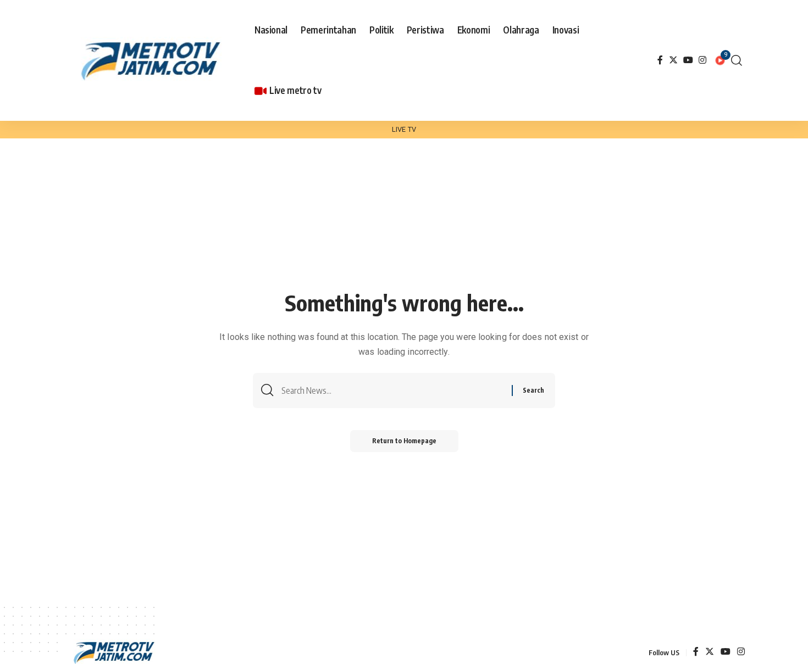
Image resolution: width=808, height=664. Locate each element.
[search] (736, 60)
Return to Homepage (404, 441)
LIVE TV (404, 129)
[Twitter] (673, 60)
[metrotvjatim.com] (153, 60)
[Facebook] (660, 60)
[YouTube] (688, 60)
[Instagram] (702, 60)
